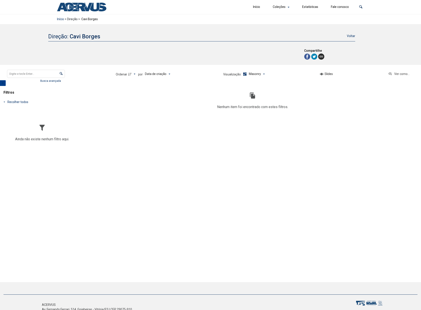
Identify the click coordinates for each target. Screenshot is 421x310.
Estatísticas (310, 7)
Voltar (351, 36)
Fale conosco (340, 7)
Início (256, 7)
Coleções (279, 7)
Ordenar (121, 74)
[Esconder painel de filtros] (3, 83)
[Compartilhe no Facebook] (307, 56)
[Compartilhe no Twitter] (314, 56)
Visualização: (232, 74)
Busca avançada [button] (51, 80)
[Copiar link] (321, 56)
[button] (361, 7)
